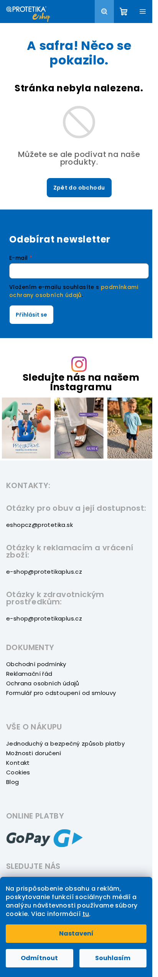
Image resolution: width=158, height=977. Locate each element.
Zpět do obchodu (79, 187)
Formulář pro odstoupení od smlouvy (61, 693)
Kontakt (18, 763)
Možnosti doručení (33, 753)
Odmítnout (39, 958)
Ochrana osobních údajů (42, 683)
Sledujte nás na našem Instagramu (81, 382)
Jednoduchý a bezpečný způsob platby (65, 743)
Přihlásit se (31, 315)
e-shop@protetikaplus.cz (44, 572)
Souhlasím (112, 958)
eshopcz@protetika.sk (39, 525)
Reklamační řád (29, 674)
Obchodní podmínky (36, 664)
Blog (12, 782)
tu (85, 913)
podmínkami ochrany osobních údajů (73, 291)
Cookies (18, 772)
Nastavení (76, 933)
